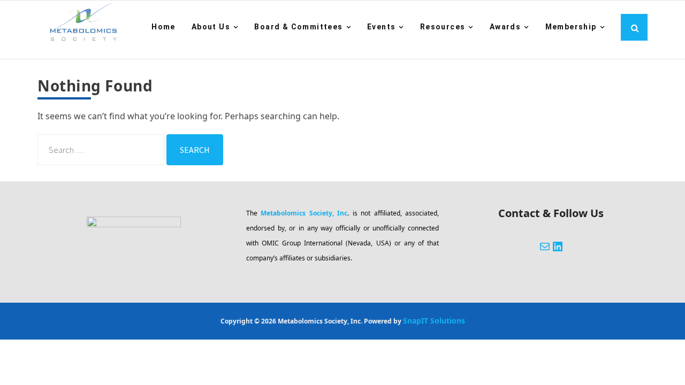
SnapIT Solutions (434, 320)
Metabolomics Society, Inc (304, 213)
